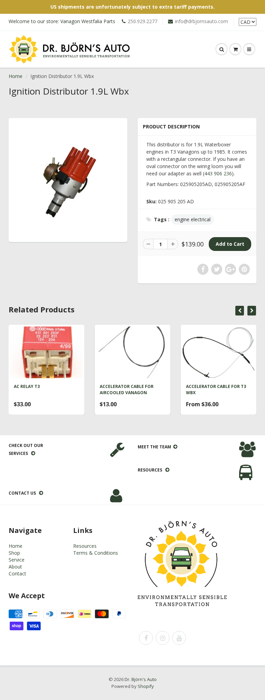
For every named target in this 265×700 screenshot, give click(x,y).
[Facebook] (146, 638)
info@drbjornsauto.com (201, 21)
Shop (14, 553)
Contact (17, 573)
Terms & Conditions (95, 553)
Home (15, 76)
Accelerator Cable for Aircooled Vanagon (127, 389)
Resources (85, 546)
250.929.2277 (142, 21)
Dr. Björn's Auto (141, 679)
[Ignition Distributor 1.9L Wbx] (68, 179)
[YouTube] (179, 638)
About (15, 566)
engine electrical (192, 219)
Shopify (146, 686)
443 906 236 (218, 173)
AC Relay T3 (27, 386)
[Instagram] (162, 638)
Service (16, 559)
